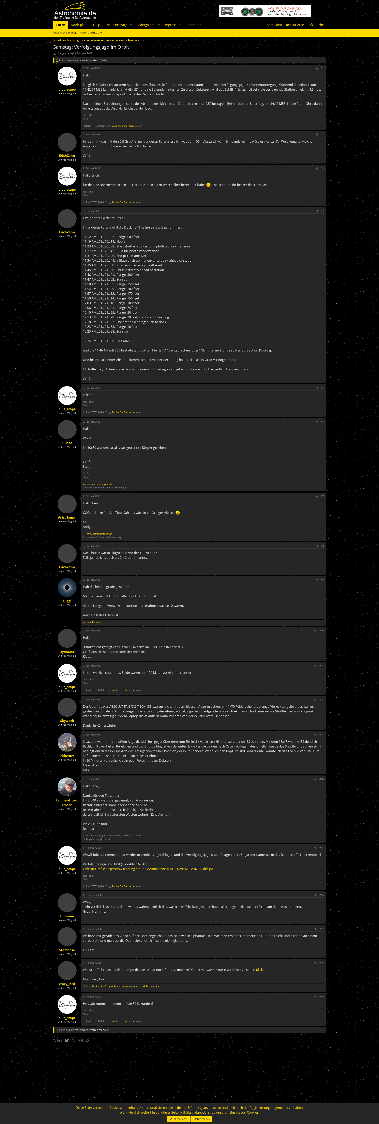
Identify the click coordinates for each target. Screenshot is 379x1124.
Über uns (194, 25)
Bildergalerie (146, 25)
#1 (322, 68)
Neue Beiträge (117, 25)
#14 (321, 779)
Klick (259, 970)
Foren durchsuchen (91, 32)
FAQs (96, 25)
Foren (60, 25)
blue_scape (62, 53)
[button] (131, 25)
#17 (321, 929)
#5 (322, 388)
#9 (322, 579)
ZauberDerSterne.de (123, 125)
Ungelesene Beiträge (65, 32)
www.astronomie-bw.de (100, 533)
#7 (322, 496)
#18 (321, 962)
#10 (321, 630)
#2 (322, 134)
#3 (322, 168)
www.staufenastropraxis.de (98, 484)
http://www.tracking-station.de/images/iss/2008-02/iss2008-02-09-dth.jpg (160, 869)
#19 (321, 996)
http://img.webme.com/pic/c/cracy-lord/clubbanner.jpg (129, 986)
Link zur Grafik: (94, 869)
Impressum (172, 25)
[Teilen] (316, 68)
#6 (322, 421)
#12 (321, 699)
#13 (321, 734)
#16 (321, 895)
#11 (321, 665)
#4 (322, 211)
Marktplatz (79, 25)
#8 (322, 546)
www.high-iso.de (92, 622)
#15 (321, 847)
